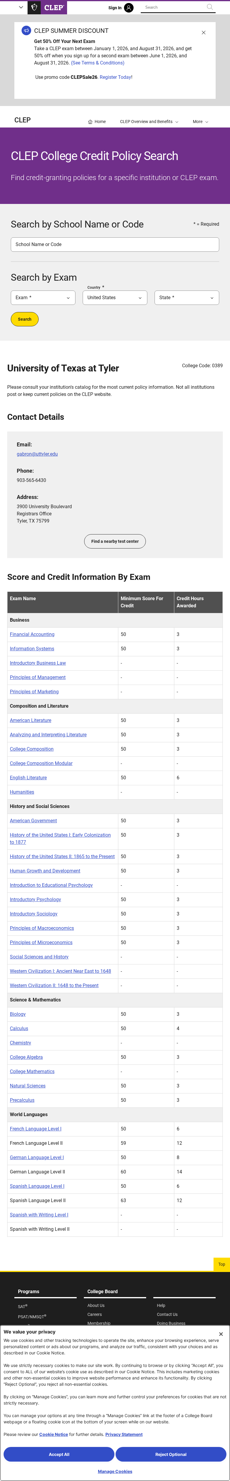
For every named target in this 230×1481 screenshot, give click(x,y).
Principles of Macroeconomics (42, 928)
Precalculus (22, 1100)
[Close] (221, 1334)
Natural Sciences (28, 1086)
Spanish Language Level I (37, 1186)
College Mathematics (32, 1071)
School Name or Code (38, 244)
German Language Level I (37, 1157)
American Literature (30, 720)
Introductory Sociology (34, 914)
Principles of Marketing (34, 692)
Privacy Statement (124, 1434)
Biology (18, 1014)
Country (93, 287)
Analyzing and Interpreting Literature (48, 735)
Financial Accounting (32, 634)
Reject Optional (171, 1454)
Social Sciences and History (39, 957)
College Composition (32, 749)
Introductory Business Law (38, 663)
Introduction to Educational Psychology (51, 885)
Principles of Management (38, 677)
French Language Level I (35, 1129)
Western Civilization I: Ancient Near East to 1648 (60, 971)
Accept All (59, 1454)
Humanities (22, 792)
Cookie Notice (53, 1434)
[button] (201, 116)
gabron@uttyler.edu (37, 454)
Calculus (19, 1028)
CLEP (22, 120)
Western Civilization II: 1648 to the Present (54, 985)
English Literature (28, 778)
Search (24, 319)
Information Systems (32, 649)
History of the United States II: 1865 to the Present (62, 856)
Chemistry (20, 1043)
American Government (33, 821)
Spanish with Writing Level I (39, 1215)
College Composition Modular (41, 763)
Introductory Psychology (35, 899)
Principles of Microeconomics (41, 942)
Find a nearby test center (115, 541)
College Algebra (26, 1057)
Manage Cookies (115, 1471)
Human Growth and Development (45, 871)
